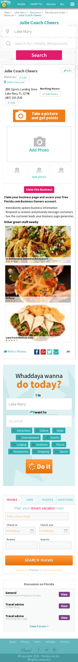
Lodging (21, 444)
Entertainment (30, 437)
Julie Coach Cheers (30, 15)
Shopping (43, 451)
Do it (44, 466)
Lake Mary (20, 12)
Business (35, 12)
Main (7, 12)
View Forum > (39, 626)
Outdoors (42, 444)
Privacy (25, 642)
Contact (64, 642)
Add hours (51, 94)
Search (39, 55)
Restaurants (21, 451)
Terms (37, 642)
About (12, 642)
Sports (64, 451)
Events (55, 437)
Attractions (23, 430)
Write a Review (16, 351)
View (64, 594)
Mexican (9, 15)
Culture (44, 430)
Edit (68, 70)
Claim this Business (39, 189)
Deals (60, 430)
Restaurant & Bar (55, 12)
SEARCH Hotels (39, 560)
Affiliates (50, 642)
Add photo (39, 177)
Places (60, 444)
